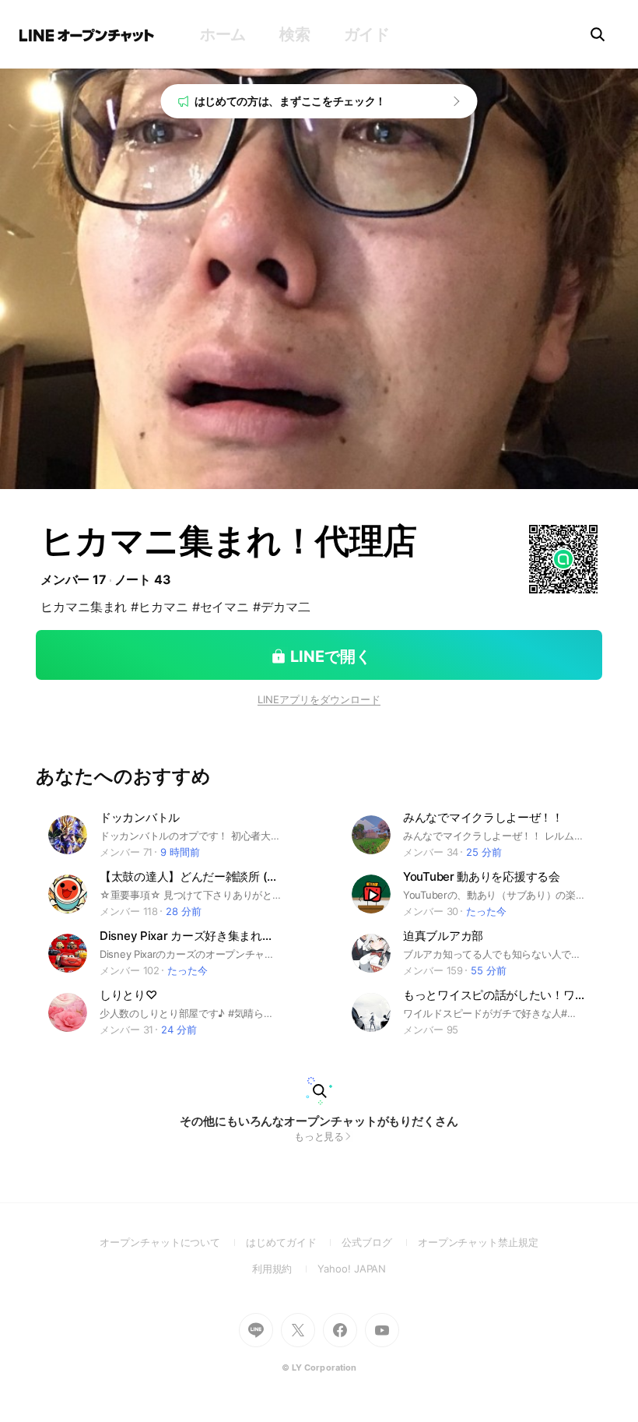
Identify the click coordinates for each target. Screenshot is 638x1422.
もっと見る (319, 1136)
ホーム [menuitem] (223, 34)
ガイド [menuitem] (367, 34)
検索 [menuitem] (294, 34)
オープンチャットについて (173, 1242)
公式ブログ (379, 1242)
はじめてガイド (294, 1242)
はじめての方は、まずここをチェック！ (291, 100)
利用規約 (285, 1268)
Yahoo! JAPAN (351, 1268)
